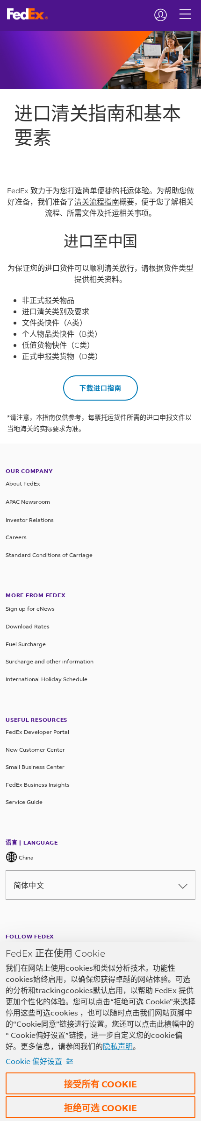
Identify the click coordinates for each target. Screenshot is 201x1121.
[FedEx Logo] (31, 14)
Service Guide (24, 801)
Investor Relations (30, 519)
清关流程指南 (96, 201)
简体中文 (29, 885)
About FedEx (23, 483)
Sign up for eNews (30, 608)
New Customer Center (35, 749)
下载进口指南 (100, 387)
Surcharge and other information (49, 661)
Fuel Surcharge (26, 644)
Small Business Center (35, 766)
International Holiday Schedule (46, 679)
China (25, 857)
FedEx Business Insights (38, 784)
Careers (16, 537)
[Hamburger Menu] (185, 7)
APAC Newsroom (28, 501)
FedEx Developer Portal (37, 731)
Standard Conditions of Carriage (49, 554)
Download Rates (28, 626)
